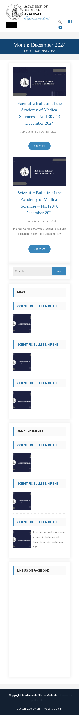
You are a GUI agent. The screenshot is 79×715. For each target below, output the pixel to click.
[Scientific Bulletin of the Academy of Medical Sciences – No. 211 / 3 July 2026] (22, 363)
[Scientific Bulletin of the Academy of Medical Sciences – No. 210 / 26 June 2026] (22, 401)
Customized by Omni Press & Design (39, 708)
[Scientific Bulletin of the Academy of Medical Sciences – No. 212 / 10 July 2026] (22, 324)
